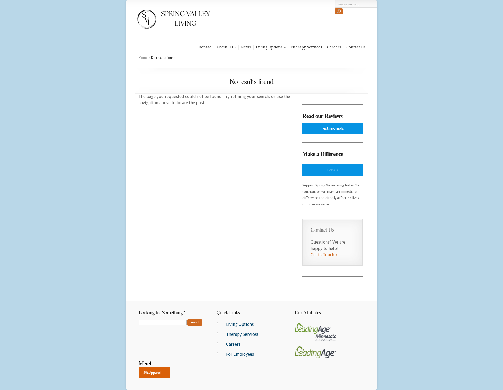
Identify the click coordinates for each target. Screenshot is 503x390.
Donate (205, 47)
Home (143, 57)
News (246, 47)
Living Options (269, 47)
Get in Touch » (324, 254)
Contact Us (356, 47)
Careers (334, 47)
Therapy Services (306, 47)
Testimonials (332, 128)
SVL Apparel (151, 373)
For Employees (240, 354)
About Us (224, 47)
